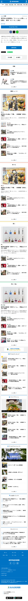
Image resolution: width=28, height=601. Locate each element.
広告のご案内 (4, 575)
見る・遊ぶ (11, 4)
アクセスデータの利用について (7, 571)
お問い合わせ (4, 573)
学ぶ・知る (25, 4)
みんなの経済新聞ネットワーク (14, 588)
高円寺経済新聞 (14, 2)
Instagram (17, 563)
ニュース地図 (3, 15)
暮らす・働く (20, 4)
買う (15, 4)
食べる (7, 4)
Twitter (14, 563)
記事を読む (14, 47)
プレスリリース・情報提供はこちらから (9, 569)
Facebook (10, 563)
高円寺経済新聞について (6, 568)
